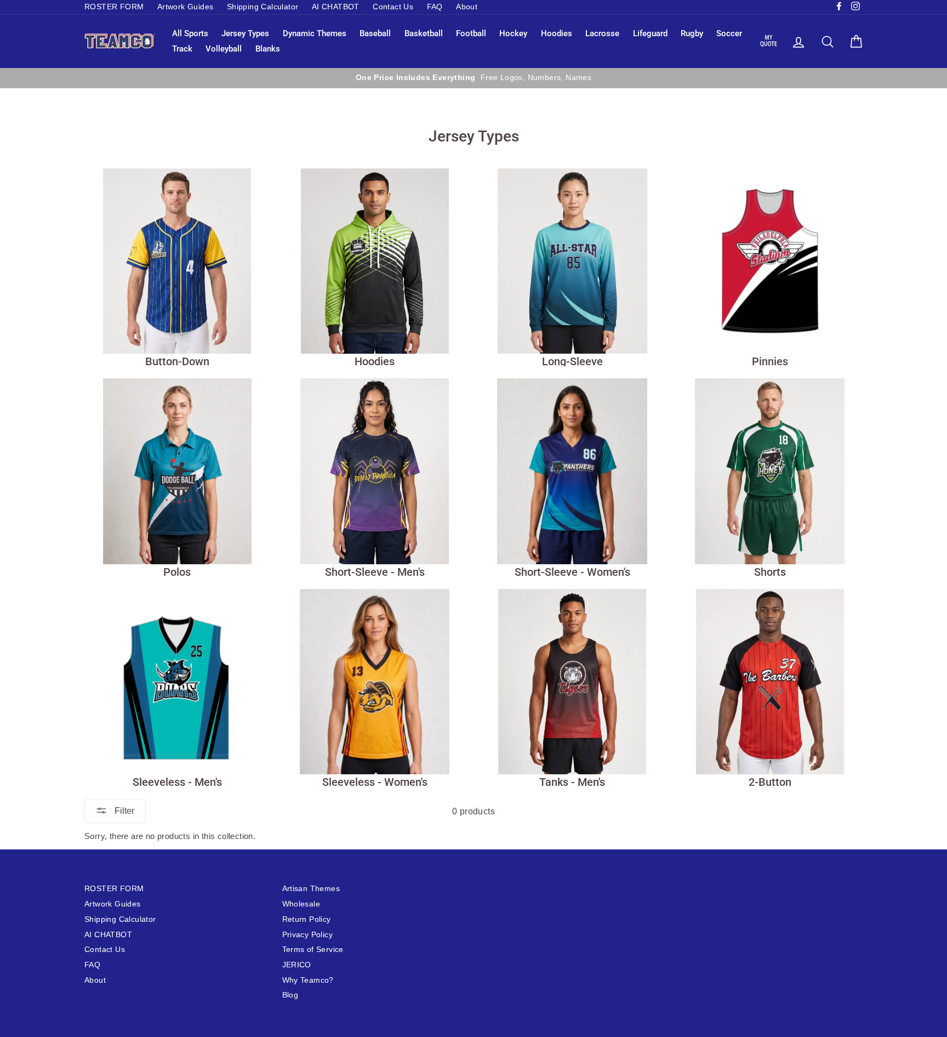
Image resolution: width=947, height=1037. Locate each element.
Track (182, 49)
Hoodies (556, 33)
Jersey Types (245, 33)
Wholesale (301, 904)
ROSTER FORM (114, 7)
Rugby (692, 33)
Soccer (729, 33)
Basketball (423, 33)
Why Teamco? (308, 980)
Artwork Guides (185, 7)
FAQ (435, 7)
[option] (473, 77)
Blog (290, 995)
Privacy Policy (307, 935)
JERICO (296, 965)
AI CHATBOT (336, 7)
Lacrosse (602, 33)
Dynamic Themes (314, 33)
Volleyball (224, 49)
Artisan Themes (311, 889)
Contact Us (393, 7)
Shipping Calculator (263, 7)
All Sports (190, 33)
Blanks (267, 49)
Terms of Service (313, 949)
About (466, 7)
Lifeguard (650, 33)
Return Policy (306, 919)
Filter (123, 810)
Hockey (513, 33)
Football (471, 33)
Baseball (375, 33)
